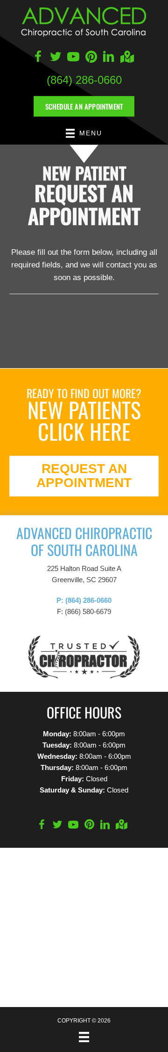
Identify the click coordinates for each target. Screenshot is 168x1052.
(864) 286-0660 (84, 80)
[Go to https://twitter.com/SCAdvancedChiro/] (55, 58)
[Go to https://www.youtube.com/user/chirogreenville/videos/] (73, 58)
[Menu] (84, 1037)
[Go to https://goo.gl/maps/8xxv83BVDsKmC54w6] (126, 58)
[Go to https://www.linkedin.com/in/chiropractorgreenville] (109, 58)
